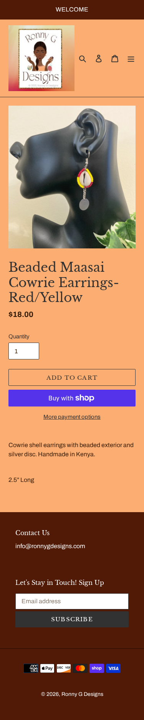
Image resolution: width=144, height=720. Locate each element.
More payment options (72, 417)
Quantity (19, 336)
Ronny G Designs (82, 694)
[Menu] (131, 58)
